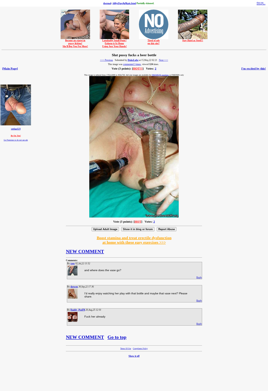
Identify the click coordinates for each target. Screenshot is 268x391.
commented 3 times (132, 64)
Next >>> (163, 60)
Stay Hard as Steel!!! (192, 40)
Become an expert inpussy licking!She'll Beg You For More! (75, 43)
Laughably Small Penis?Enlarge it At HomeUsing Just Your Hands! (114, 43)
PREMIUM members (160, 75)
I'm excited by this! (253, 68)
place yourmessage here (261, 3)
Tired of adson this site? (154, 42)
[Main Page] (10, 68)
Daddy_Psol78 (77, 309)
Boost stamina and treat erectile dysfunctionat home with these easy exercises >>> (134, 240)
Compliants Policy (140, 348)
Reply (199, 277)
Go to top (117, 337)
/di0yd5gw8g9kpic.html (124, 3)
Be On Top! (16, 136)
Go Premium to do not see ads (16, 140)
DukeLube (133, 60)
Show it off (134, 356)
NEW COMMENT (85, 251)
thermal (107, 3)
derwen (74, 286)
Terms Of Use (125, 348)
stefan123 (16, 129)
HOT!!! (138, 68)
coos (72, 263)
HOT (138, 221)
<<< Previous (106, 60)
